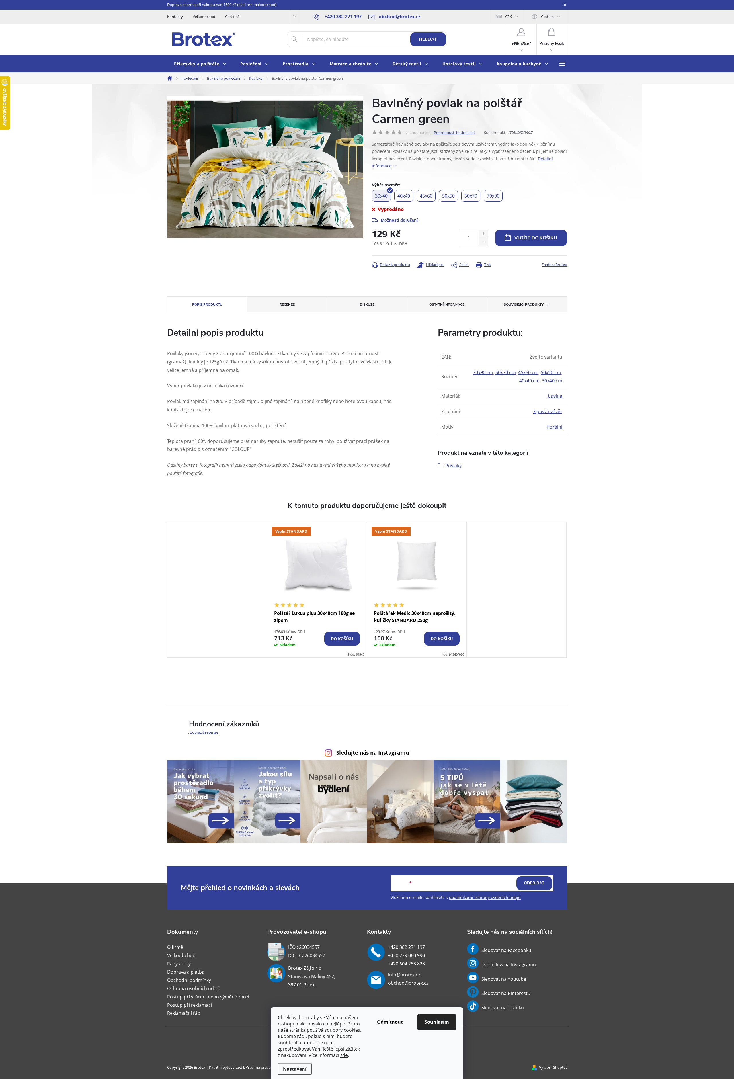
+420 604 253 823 (406, 964)
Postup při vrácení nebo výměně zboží (208, 997)
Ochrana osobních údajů (193, 988)
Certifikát (233, 16)
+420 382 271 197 (406, 947)
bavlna (555, 396)
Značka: (554, 264)
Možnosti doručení (399, 220)
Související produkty (524, 304)
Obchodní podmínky (189, 980)
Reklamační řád (183, 1013)
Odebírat (534, 883)
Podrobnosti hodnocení (454, 132)
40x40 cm (529, 381)
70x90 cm (483, 372)
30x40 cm (552, 381)
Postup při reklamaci (189, 1005)
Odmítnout (390, 1022)
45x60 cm (528, 372)
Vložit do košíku (535, 238)
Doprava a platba (185, 972)
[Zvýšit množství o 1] (483, 234)
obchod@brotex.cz (408, 983)
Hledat (428, 39)
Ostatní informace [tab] (446, 304)
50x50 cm (551, 372)
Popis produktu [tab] (207, 304)
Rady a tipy (179, 964)
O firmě (175, 947)
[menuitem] (200, 64)
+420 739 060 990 (406, 955)
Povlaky (453, 465)
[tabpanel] (317, 589)
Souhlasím (437, 1022)
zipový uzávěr (547, 411)
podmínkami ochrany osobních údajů (485, 897)
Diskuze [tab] (367, 304)
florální (554, 427)
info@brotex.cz (404, 975)
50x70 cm (505, 372)
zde (344, 1055)
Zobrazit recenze (204, 732)
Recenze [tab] (287, 304)
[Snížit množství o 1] (483, 242)
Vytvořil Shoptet (553, 1067)
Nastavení (295, 1069)
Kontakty (175, 16)
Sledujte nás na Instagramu (372, 753)
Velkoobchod (204, 16)
